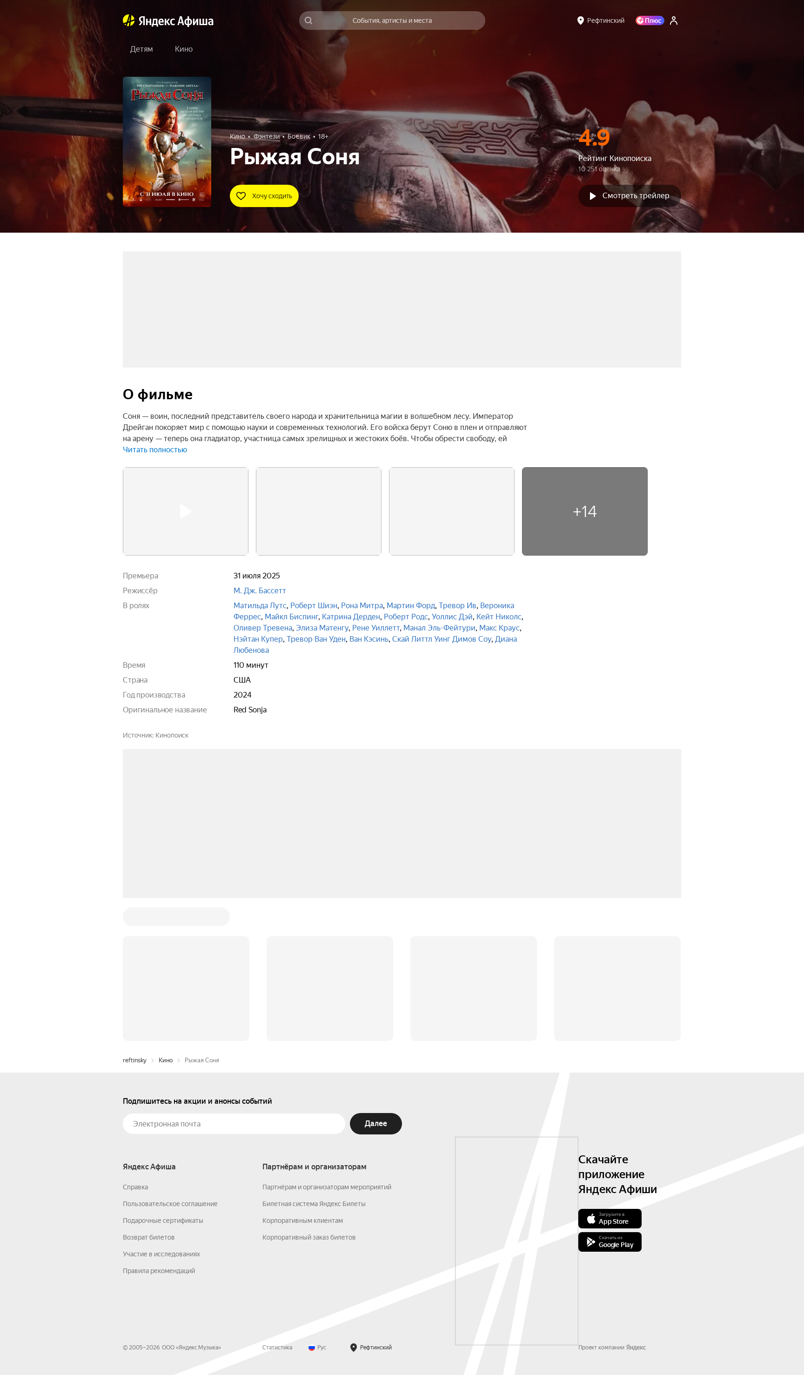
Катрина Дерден (351, 616)
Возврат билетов (149, 1237)
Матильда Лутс (260, 605)
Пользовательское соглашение (170, 1203)
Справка (135, 1187)
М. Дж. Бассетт (260, 590)
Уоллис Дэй (452, 616)
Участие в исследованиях (161, 1254)
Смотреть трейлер (636, 195)
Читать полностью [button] (155, 449)
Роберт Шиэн (313, 605)
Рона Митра (362, 605)
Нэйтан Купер (258, 639)
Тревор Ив (457, 605)
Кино (166, 1060)
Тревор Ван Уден (316, 639)
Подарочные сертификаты (163, 1220)
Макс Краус (499, 628)
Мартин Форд (411, 605)
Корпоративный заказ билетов (309, 1237)
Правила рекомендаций (159, 1270)
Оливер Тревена (263, 628)
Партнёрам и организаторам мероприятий (326, 1187)
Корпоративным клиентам (302, 1220)
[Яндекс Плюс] (650, 20)
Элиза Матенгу (322, 628)
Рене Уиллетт (376, 628)
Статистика (277, 1347)
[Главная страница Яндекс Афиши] (129, 20)
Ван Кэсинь (369, 639)
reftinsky (135, 1060)
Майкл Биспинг (291, 616)
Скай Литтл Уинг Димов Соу (441, 639)
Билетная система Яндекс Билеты (314, 1203)
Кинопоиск (171, 735)
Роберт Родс (406, 616)
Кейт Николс (499, 616)
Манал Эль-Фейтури (439, 628)
